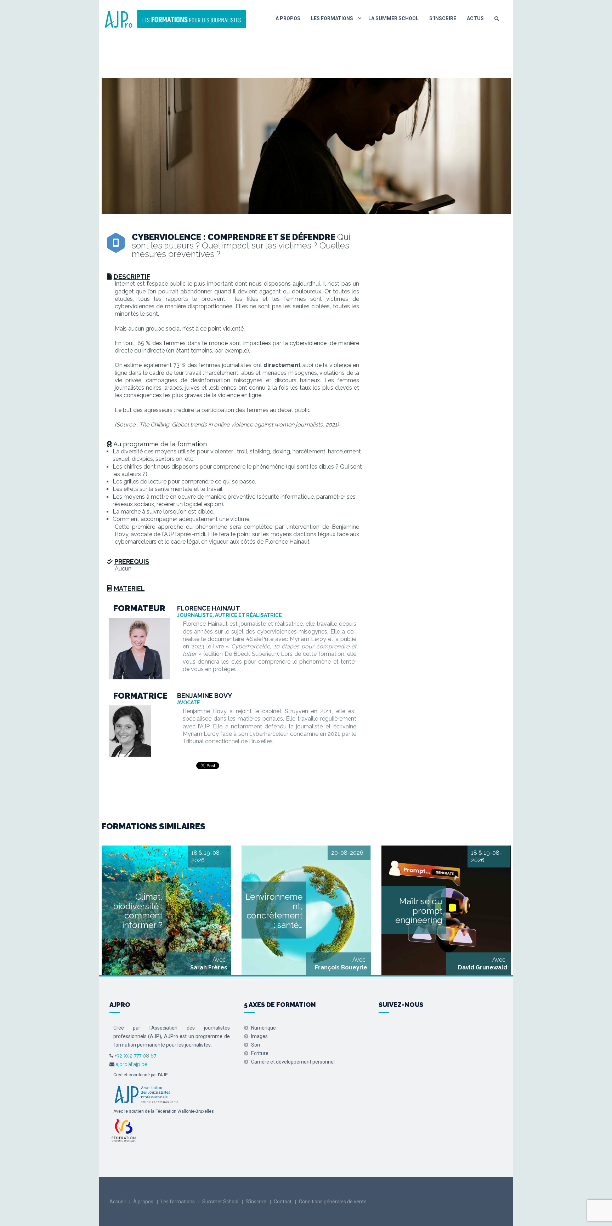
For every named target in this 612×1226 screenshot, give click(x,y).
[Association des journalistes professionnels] (146, 1093)
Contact (282, 1201)
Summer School (220, 1201)
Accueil (117, 1201)
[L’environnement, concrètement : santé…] (306, 910)
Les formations (332, 18)
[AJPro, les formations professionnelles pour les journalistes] (175, 18)
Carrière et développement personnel (293, 1062)
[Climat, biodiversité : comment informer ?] (166, 910)
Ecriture (259, 1053)
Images (259, 1036)
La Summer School (393, 18)
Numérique (263, 1028)
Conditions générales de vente (333, 1201)
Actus (475, 18)
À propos (288, 18)
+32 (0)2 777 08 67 (134, 1056)
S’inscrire (442, 18)
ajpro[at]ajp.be (131, 1064)
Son (255, 1045)
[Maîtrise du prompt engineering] (446, 910)
